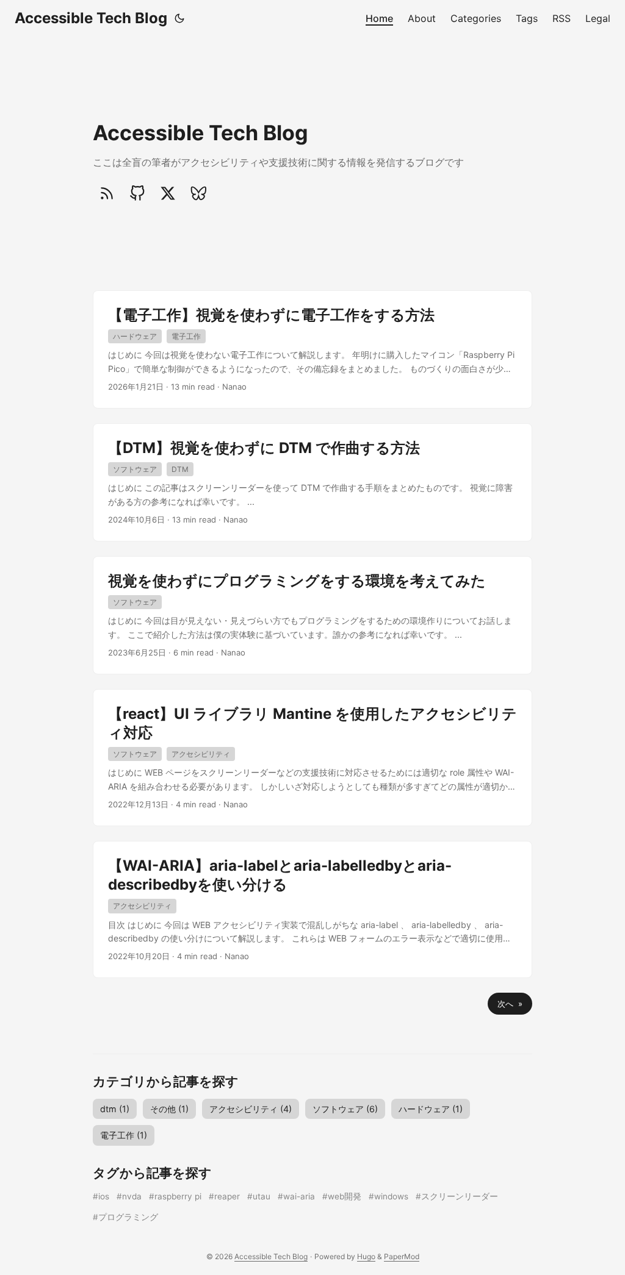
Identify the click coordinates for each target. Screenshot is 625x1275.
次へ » (509, 1004)
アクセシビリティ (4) (250, 1109)
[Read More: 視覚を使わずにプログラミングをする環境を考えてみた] (312, 615)
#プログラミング (125, 1217)
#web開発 (341, 1196)
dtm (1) (114, 1109)
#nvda (129, 1196)
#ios (101, 1196)
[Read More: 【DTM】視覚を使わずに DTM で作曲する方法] (312, 482)
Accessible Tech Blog (91, 18)
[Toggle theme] (179, 18)
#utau (258, 1196)
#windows (388, 1196)
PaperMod (401, 1256)
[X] (168, 193)
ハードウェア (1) (431, 1109)
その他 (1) (169, 1109)
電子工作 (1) (123, 1135)
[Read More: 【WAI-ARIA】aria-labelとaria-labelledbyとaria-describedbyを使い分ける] (312, 909)
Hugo (366, 1256)
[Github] (137, 193)
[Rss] (107, 193)
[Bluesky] (198, 193)
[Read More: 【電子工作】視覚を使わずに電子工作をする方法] (312, 349)
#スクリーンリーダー (457, 1196)
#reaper (224, 1196)
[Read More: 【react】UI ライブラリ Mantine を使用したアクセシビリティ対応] (312, 758)
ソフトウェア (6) (345, 1109)
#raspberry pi (175, 1196)
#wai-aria (296, 1196)
